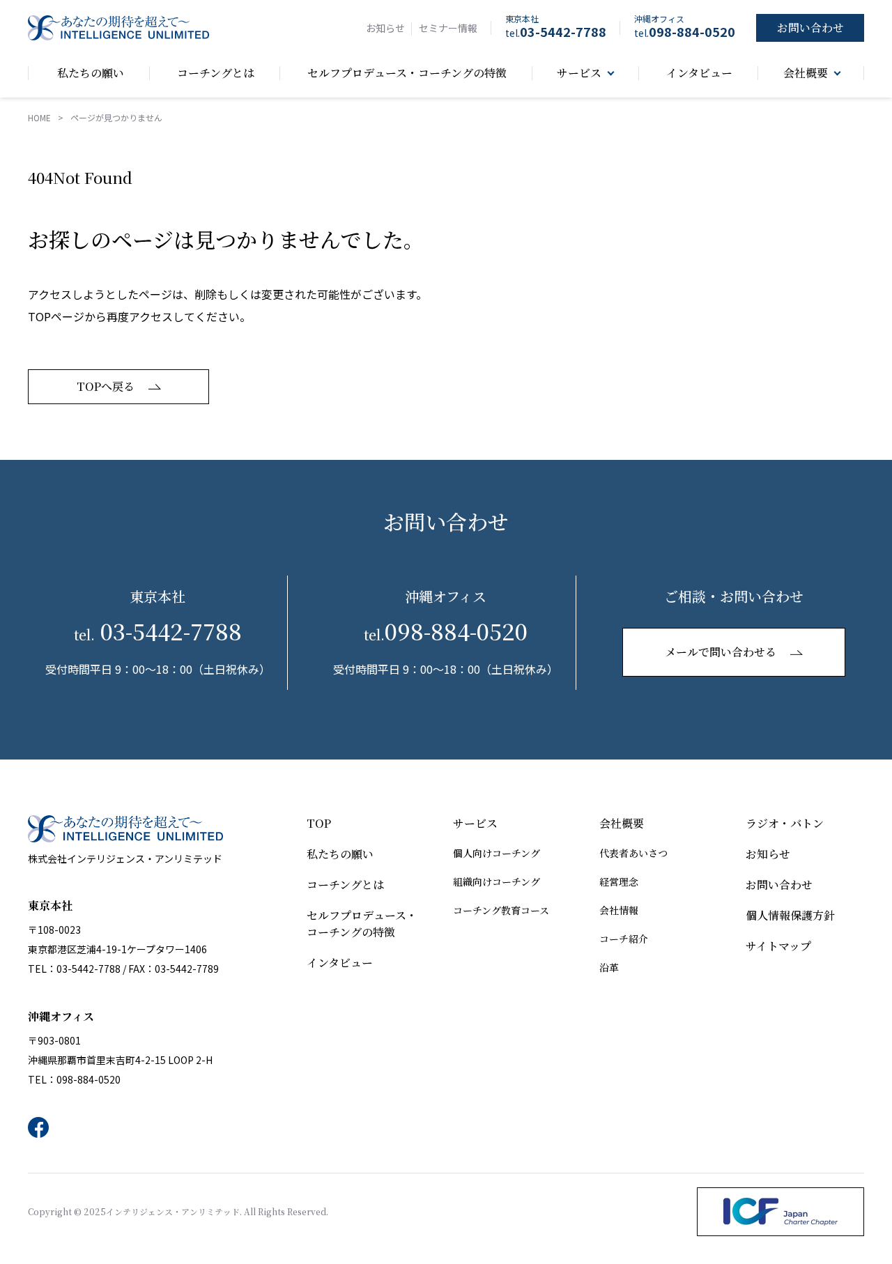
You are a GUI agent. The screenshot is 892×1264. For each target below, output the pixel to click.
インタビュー (340, 963)
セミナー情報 (448, 28)
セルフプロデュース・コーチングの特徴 (362, 923)
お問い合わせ (779, 885)
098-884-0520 (684, 31)
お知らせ (385, 28)
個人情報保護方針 (790, 915)
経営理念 (618, 881)
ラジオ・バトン (785, 823)
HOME (39, 117)
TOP (319, 823)
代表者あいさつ (633, 853)
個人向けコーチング (496, 853)
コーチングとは (345, 885)
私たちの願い (340, 854)
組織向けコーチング (496, 881)
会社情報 (618, 910)
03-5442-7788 (555, 31)
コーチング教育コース (501, 910)
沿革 (609, 967)
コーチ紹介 (623, 939)
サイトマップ (778, 946)
